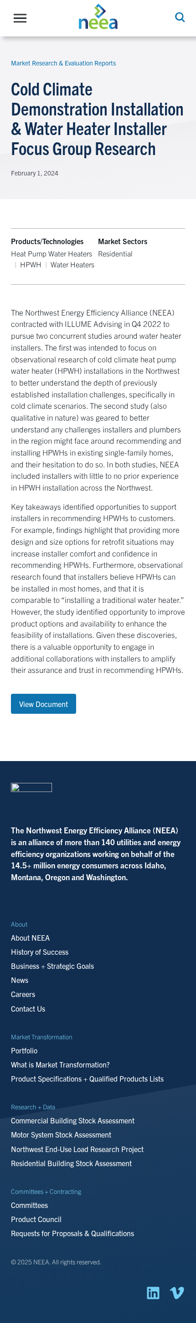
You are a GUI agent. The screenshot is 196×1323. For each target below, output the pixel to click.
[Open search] (179, 17)
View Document (43, 703)
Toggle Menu (22, 18)
